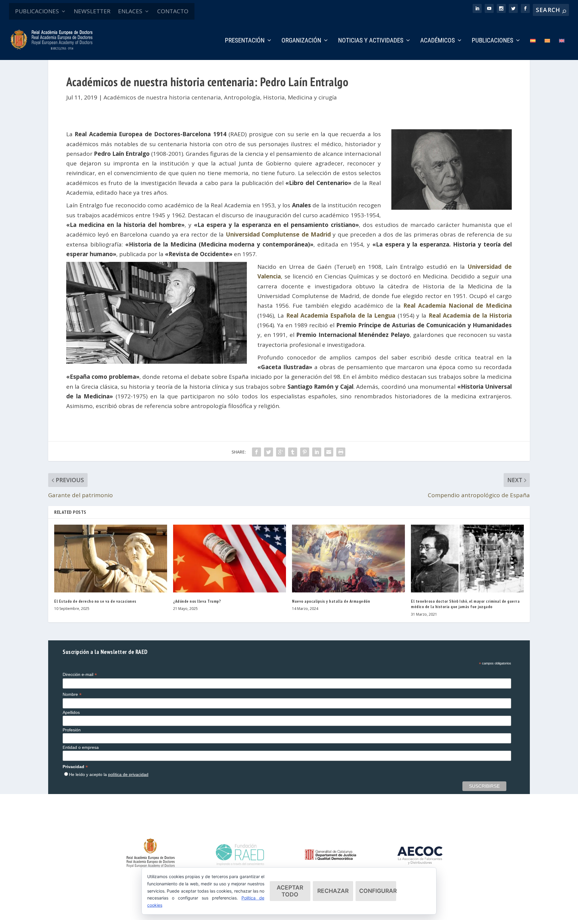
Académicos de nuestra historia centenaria (162, 97)
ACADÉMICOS (437, 41)
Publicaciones (492, 41)
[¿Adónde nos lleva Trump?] (229, 558)
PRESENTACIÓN (245, 41)
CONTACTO (172, 11)
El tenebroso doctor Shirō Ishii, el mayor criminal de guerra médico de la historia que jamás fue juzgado (465, 603)
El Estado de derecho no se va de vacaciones (95, 601)
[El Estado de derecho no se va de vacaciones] (110, 558)
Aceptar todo (290, 891)
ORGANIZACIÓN (301, 41)
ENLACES (130, 11)
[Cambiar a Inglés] (561, 49)
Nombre (72, 694)
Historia (274, 97)
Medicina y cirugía (312, 97)
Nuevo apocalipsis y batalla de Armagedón (331, 601)
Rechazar (333, 890)
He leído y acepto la (108, 774)
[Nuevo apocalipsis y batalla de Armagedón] (348, 558)
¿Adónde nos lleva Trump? (197, 601)
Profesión (72, 729)
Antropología (242, 97)
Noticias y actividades (370, 41)
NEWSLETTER (92, 11)
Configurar (377, 890)
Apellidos (71, 712)
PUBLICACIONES (37, 11)
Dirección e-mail (80, 674)
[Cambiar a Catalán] (547, 49)
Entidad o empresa (81, 747)
